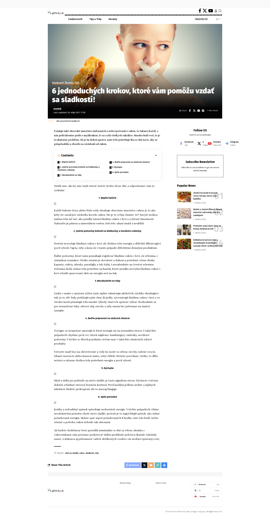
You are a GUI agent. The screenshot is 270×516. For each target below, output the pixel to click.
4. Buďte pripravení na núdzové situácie (131, 162)
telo (97, 453)
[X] (205, 10)
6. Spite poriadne (120, 172)
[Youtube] (214, 143)
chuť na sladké (71, 453)
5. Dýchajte (117, 167)
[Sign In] (215, 10)
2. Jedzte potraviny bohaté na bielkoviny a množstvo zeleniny (79, 168)
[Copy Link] (158, 465)
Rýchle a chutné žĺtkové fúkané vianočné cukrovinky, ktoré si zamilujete (207, 212)
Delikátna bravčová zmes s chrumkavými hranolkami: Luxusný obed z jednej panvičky (207, 243)
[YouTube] (211, 10)
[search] (220, 10)
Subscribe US (201, 19)
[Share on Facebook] (190, 110)
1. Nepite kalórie (67, 162)
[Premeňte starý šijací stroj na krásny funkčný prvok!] (184, 230)
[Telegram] (231, 143)
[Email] (199, 110)
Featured (58, 83)
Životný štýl (72, 83)
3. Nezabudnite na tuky (70, 175)
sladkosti (90, 453)
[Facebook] (200, 10)
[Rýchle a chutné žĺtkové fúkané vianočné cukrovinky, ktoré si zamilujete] (184, 213)
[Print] (203, 110)
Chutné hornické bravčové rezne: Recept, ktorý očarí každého (205, 196)
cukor (82, 453)
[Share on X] (194, 110)
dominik (57, 108)
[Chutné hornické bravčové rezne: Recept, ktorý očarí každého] (184, 197)
